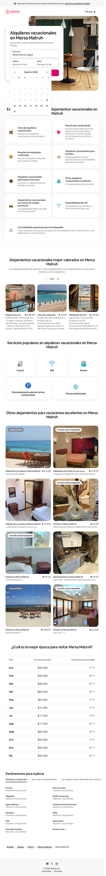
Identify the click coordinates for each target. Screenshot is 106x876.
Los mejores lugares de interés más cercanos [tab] (81, 779)
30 (47, 106)
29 (41, 106)
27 (31, 106)
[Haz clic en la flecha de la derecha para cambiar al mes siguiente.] (46, 72)
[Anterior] (46, 279)
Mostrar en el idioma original (77, 3)
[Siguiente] (58, 279)
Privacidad (46, 871)
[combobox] (34, 54)
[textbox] (22, 64)
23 (47, 100)
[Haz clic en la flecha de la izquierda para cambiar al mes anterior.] (15, 72)
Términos (58, 871)
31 (15, 111)
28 (36, 106)
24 (15, 106)
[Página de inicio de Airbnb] (13, 11)
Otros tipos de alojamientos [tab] (44, 779)
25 (20, 106)
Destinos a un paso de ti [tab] (16, 779)
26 (25, 106)
